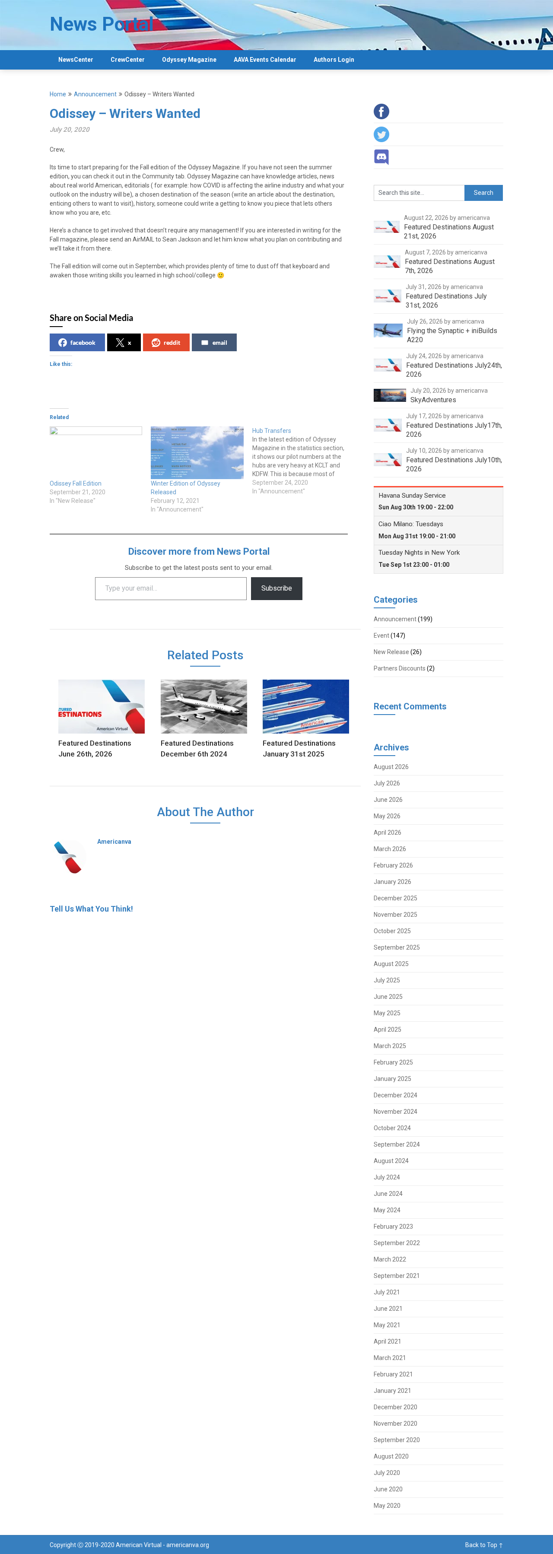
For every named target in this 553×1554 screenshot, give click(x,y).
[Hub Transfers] (302, 461)
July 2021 (387, 1292)
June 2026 (388, 799)
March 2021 (390, 1357)
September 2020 (397, 1439)
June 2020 (388, 1489)
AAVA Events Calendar (265, 59)
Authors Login (334, 59)
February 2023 (393, 1226)
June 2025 (388, 996)
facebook (82, 342)
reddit (172, 342)
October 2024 (392, 1128)
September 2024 (397, 1144)
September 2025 (397, 947)
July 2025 (387, 980)
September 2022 (397, 1242)
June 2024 (388, 1193)
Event (381, 635)
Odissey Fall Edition (76, 483)
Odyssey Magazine (189, 59)
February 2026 (393, 865)
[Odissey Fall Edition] (96, 452)
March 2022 (390, 1259)
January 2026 (392, 881)
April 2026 (387, 832)
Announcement (95, 94)
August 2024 (391, 1160)
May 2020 (387, 1505)
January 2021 (392, 1390)
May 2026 (387, 816)
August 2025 (391, 963)
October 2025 (392, 931)
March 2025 (390, 1045)
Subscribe (276, 588)
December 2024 (395, 1095)
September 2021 (397, 1275)
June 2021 (388, 1308)
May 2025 (387, 1013)
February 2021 (393, 1374)
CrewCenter (128, 59)
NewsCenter (75, 59)
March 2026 (390, 848)
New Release (391, 651)
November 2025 (395, 914)
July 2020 (387, 1472)
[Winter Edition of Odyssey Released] (197, 452)
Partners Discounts (400, 668)
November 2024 (395, 1111)
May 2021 (387, 1325)
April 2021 (387, 1341)
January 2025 (392, 1078)
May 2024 (387, 1210)
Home (58, 94)
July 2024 (387, 1177)
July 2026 (387, 783)
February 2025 (393, 1062)
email (220, 342)
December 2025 (395, 898)
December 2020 (395, 1407)
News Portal (102, 24)
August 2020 (391, 1456)
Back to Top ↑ (484, 1544)
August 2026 (391, 766)
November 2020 (395, 1423)
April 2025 (387, 1029)
